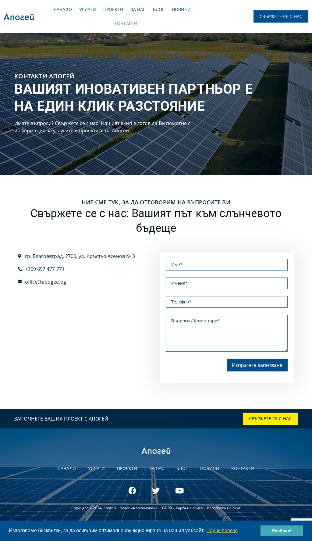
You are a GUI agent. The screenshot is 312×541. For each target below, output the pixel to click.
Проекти (113, 9)
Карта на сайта (189, 508)
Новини (181, 9)
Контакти (125, 23)
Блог (158, 9)
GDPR (167, 508)
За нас (138, 9)
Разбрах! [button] (282, 530)
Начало (63, 9)
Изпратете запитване (257, 365)
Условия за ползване (139, 508)
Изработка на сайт (224, 508)
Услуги (87, 9)
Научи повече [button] (222, 530)
